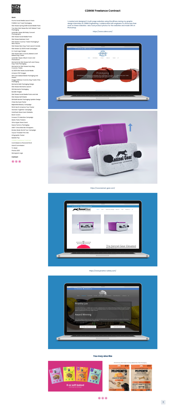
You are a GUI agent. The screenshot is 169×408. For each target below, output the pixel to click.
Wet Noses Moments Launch (21, 87)
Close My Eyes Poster (19, 102)
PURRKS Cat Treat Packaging (22, 23)
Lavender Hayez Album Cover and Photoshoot (23, 59)
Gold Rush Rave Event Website (22, 112)
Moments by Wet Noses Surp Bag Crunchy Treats (23, 67)
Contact (15, 157)
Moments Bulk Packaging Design (23, 84)
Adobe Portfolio (107, 403)
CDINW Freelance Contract (21, 140)
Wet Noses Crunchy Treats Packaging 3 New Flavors (25, 43)
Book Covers (16, 115)
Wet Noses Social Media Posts (22, 37)
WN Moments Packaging (20, 89)
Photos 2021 (16, 151)
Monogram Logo (17, 153)
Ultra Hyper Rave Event (20, 122)
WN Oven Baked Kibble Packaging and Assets (25, 77)
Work (14, 17)
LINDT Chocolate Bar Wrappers (22, 128)
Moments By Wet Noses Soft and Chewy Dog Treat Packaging (25, 63)
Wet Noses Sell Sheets (19, 97)
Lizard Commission (18, 145)
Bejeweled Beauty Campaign (21, 105)
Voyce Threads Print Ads (20, 133)
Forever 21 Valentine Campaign (22, 117)
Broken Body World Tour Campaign (24, 130)
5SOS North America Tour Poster (23, 107)
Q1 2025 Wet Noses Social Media (23, 71)
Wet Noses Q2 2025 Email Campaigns (24, 49)
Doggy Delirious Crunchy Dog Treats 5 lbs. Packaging (26, 81)
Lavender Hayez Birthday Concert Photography (23, 33)
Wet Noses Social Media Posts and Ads (25, 94)
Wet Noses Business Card (20, 39)
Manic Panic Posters (19, 120)
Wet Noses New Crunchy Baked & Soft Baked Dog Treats (25, 55)
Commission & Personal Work (22, 143)
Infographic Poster (18, 135)
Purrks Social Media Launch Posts (23, 21)
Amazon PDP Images (19, 73)
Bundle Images (17, 92)
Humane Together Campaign (22, 110)
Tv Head (14, 148)
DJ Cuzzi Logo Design (19, 51)
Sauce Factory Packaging (20, 125)
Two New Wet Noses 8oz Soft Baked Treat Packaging (26, 29)
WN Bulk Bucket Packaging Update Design (26, 99)
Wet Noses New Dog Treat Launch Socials (26, 46)
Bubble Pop (16, 138)
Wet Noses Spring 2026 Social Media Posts (26, 26)
